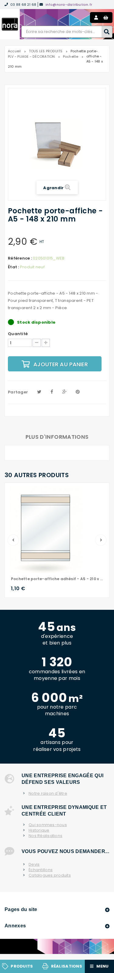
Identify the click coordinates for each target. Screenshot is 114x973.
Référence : (20, 258)
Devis (34, 864)
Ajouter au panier (60, 364)
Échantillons (41, 870)
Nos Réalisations (45, 836)
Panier (105, 17)
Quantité (18, 334)
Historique (39, 830)
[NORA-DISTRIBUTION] (10, 24)
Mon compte (96, 17)
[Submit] (107, 32)
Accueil (14, 51)
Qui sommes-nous (48, 825)
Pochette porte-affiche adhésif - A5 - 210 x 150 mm (57, 578)
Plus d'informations (57, 437)
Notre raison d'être (48, 793)
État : (13, 267)
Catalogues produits (50, 875)
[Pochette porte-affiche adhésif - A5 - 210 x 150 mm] (46, 529)
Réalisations (66, 966)
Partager (18, 392)
